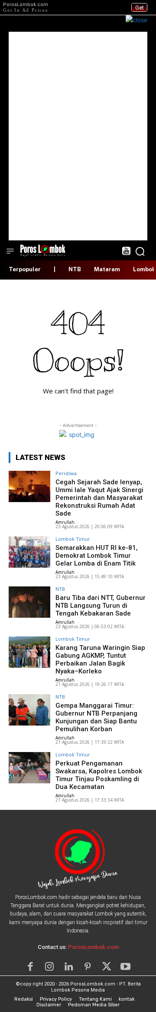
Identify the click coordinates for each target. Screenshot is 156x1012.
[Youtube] (125, 966)
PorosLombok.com (93, 947)
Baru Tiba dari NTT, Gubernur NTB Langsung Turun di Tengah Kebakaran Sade (100, 605)
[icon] (125, 252)
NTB (60, 588)
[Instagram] (49, 966)
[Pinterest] (87, 966)
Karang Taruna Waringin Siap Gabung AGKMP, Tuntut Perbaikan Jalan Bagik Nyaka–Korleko (100, 659)
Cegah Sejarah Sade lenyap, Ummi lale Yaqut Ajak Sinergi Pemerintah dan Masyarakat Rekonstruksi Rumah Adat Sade (99, 497)
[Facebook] (30, 966)
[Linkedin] (68, 966)
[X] (106, 966)
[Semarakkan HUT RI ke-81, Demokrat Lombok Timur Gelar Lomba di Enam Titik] (29, 552)
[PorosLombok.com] (43, 250)
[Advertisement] (78, 136)
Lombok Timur (72, 538)
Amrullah (65, 522)
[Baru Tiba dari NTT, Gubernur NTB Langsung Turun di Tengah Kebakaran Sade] (29, 602)
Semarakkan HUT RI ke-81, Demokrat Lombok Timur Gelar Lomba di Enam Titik (96, 555)
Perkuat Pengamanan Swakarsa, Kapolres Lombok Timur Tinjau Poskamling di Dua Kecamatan (98, 775)
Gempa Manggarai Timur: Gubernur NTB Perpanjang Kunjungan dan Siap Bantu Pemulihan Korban (96, 717)
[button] (140, 251)
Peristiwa (66, 473)
